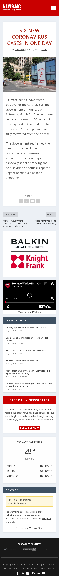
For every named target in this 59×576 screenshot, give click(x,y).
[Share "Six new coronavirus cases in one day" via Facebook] (21, 201)
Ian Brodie (19, 49)
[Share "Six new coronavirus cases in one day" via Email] (32, 201)
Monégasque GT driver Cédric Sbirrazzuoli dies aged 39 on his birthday (29, 372)
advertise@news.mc (17, 503)
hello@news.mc (13, 515)
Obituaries (22, 376)
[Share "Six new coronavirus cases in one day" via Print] (38, 201)
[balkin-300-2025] (29, 274)
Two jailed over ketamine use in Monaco (26, 350)
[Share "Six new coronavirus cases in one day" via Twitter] (27, 201)
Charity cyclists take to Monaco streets (26, 327)
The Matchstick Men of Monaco (22, 360)
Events (20, 389)
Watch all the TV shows (29, 312)
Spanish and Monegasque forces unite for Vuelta (27, 339)
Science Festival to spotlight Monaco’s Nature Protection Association (29, 385)
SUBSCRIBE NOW (29, 427)
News (44, 49)
